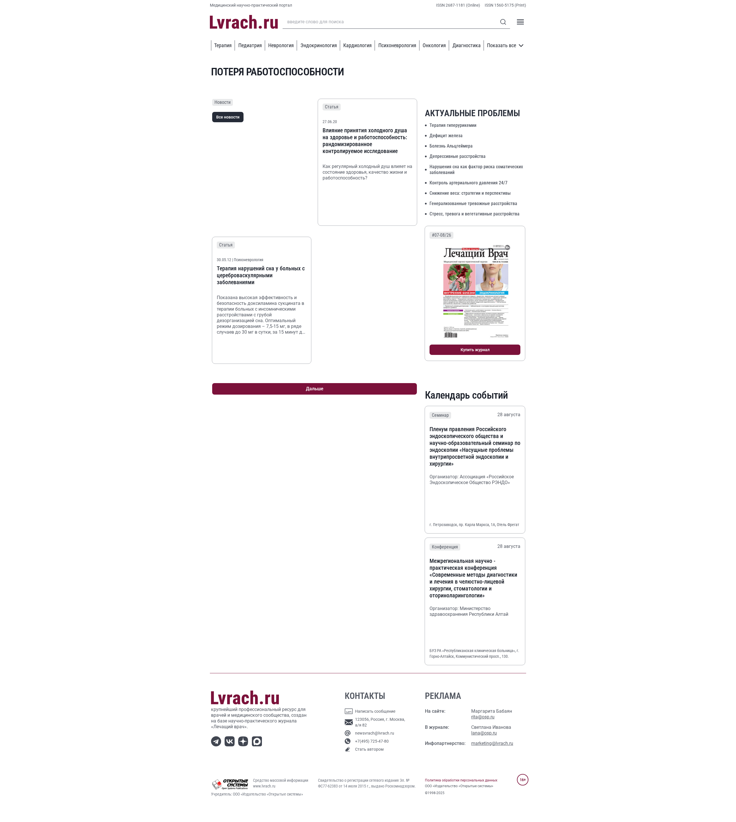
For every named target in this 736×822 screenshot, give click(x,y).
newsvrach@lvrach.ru (374, 733)
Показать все (501, 45)
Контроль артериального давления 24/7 (468, 183)
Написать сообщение (375, 711)
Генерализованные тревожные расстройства (473, 203)
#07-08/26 (441, 235)
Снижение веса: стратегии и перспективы (470, 193)
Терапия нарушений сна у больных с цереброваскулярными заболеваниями (261, 275)
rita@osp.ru (482, 717)
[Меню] (520, 22)
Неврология (281, 45)
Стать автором (369, 749)
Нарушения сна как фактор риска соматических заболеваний (476, 169)
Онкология (434, 45)
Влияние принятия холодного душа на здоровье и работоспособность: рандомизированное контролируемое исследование (365, 140)
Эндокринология (318, 45)
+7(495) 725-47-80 (372, 741)
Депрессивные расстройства (458, 156)
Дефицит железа (446, 135)
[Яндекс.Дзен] (244, 740)
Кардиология (357, 45)
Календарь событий (466, 395)
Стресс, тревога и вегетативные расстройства (475, 214)
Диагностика (467, 45)
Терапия (223, 45)
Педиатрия (250, 45)
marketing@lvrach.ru (492, 743)
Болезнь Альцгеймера (451, 146)
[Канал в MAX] (258, 740)
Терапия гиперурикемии (453, 125)
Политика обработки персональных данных (461, 780)
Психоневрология (397, 45)
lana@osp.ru (484, 733)
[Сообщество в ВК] (231, 740)
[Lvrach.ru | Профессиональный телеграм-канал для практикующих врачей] (217, 740)
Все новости (227, 117)
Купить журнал (475, 349)
